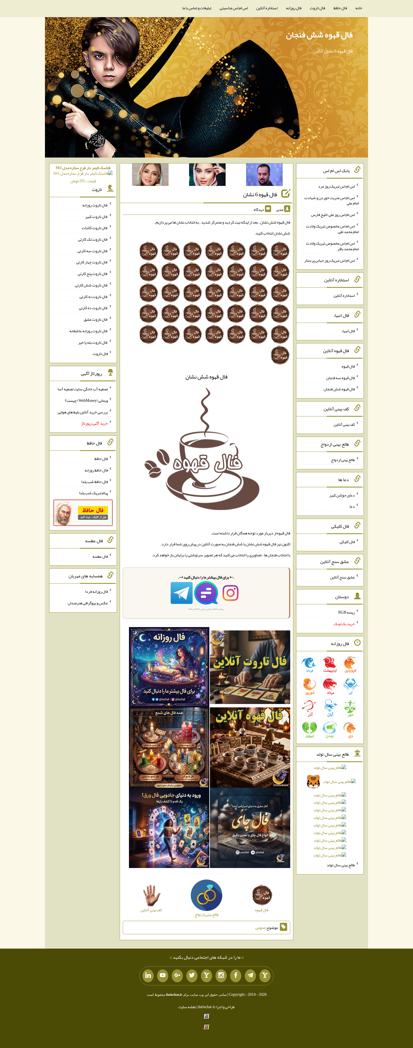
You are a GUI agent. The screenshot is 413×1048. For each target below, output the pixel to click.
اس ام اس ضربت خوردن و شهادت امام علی (331, 200)
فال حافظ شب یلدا (94, 481)
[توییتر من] (192, 975)
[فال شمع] (169, 749)
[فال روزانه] (169, 668)
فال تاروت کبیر (96, 216)
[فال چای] (250, 829)
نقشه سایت (187, 1007)
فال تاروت (317, 8)
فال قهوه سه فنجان (340, 377)
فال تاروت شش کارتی (91, 285)
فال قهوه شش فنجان (319, 34)
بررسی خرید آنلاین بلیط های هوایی (83, 412)
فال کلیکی (347, 542)
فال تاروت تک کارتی (93, 239)
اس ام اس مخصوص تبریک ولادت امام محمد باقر (332, 246)
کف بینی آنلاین (344, 424)
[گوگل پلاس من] (177, 975)
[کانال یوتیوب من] (162, 975)
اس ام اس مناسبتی (234, 8)
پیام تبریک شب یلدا (93, 493)
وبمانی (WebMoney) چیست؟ (86, 400)
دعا (352, 506)
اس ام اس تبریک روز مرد (336, 186)
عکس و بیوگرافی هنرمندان (88, 603)
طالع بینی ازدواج (343, 460)
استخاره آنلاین (267, 8)
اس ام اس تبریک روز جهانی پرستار (329, 260)
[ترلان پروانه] (207, 176)
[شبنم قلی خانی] (150, 176)
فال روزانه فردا (96, 591)
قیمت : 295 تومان (83, 174)
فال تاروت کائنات (95, 228)
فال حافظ (340, 8)
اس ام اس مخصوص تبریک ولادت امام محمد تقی (332, 229)
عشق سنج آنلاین (342, 577)
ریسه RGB (346, 612)
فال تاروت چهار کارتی (92, 262)
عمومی (260, 927)
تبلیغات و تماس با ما (196, 8)
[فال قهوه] (250, 749)
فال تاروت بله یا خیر (93, 342)
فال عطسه (100, 556)
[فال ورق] (169, 829)
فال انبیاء (348, 331)
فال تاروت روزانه (95, 205)
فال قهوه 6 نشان (260, 194)
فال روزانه (293, 8)
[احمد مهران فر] (264, 176)
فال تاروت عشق (96, 319)
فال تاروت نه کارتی (94, 296)
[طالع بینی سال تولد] (330, 813)
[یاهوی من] (265, 975)
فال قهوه (348, 366)
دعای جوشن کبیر (342, 495)
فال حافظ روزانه (96, 470)
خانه (358, 8)
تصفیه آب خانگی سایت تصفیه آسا (83, 389)
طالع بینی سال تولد (341, 865)
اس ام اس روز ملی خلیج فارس (333, 214)
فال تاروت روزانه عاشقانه (88, 331)
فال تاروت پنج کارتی (93, 273)
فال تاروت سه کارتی (93, 250)
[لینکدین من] (148, 975)
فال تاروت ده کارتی (93, 308)
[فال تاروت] (250, 668)
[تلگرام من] (250, 975)
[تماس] (206, 975)
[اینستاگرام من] (221, 975)
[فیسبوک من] (235, 975)
